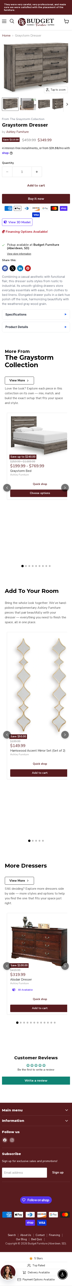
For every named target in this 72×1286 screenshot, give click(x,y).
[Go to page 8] (46, 566)
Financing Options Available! (26, 232)
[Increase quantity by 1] (37, 172)
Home (6, 35)
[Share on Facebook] (5, 268)
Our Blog (21, 1239)
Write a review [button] (36, 1080)
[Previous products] (7, 488)
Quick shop (40, 484)
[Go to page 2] (26, 566)
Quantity (8, 163)
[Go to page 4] (33, 566)
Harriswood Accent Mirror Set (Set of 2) (37, 751)
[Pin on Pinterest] (28, 268)
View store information (19, 253)
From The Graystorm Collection (23, 119)
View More (17, 380)
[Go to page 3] (29, 566)
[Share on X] (13, 268)
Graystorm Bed (20, 471)
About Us (25, 1235)
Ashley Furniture (17, 132)
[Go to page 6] (39, 566)
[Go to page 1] (22, 566)
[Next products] (65, 488)
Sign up (58, 1172)
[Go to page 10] (48, 1023)
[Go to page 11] (51, 1023)
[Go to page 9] (50, 566)
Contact (40, 1235)
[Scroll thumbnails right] (66, 104)
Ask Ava (51, 1239)
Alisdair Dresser (21, 980)
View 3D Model (19, 222)
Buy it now (36, 199)
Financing (54, 1235)
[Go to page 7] (43, 566)
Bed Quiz (36, 1239)
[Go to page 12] (55, 1023)
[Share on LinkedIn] (20, 268)
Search (12, 1235)
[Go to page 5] (36, 566)
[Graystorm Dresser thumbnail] (10, 104)
